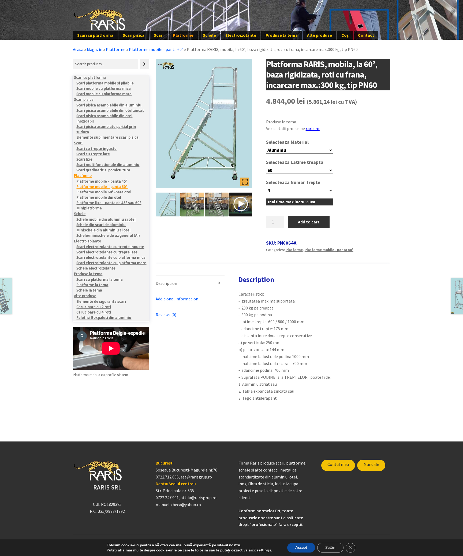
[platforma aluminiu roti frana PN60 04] (192, 204)
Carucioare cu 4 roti (93, 312)
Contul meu (338, 464)
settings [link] (264, 550)
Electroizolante (240, 35)
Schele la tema (89, 290)
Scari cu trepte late (93, 154)
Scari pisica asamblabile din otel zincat (110, 110)
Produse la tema (282, 35)
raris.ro (313, 128)
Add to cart (308, 221)
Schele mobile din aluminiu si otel (106, 219)
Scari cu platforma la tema (99, 279)
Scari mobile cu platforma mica (103, 88)
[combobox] (105, 64)
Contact (366, 35)
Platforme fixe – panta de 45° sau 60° (108, 202)
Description (166, 283)
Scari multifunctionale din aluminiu (107, 164)
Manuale (371, 464)
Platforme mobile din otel (98, 197)
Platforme (183, 35)
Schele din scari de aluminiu (101, 224)
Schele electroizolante (95, 268)
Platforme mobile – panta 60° (102, 186)
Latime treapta (307, 162)
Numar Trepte (305, 182)
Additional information (177, 298)
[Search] (144, 64)
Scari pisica (133, 35)
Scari (158, 35)
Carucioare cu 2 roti (93, 306)
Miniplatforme (89, 208)
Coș (345, 35)
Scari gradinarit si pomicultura (103, 170)
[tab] (190, 284)
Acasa (78, 49)
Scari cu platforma (95, 35)
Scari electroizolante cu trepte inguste (110, 246)
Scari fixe (84, 159)
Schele (209, 35)
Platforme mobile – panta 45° (102, 181)
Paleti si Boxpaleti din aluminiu (103, 317)
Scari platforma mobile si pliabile (105, 83)
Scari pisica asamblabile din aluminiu (108, 105)
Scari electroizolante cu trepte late (106, 252)
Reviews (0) (166, 314)
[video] (241, 204)
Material (300, 142)
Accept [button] (301, 547)
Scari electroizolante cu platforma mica (110, 257)
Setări (330, 547)
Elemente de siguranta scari (101, 301)
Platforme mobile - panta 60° (156, 49)
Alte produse (319, 35)
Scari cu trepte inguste (96, 148)
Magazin (94, 49)
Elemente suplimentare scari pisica (107, 137)
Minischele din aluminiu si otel (103, 230)
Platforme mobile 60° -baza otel (103, 192)
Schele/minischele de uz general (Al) (108, 235)
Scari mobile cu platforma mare (104, 93)
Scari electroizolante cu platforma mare (111, 262)
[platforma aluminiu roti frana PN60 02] (216, 204)
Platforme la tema (92, 284)
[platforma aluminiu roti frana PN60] (168, 204)
